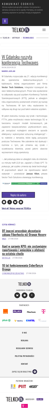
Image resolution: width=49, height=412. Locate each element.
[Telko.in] (20, 30)
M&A (4, 239)
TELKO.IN (6, 38)
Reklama (24, 340)
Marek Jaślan (8, 71)
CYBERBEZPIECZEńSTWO (13, 273)
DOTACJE (6, 258)
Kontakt (24, 363)
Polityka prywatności (24, 356)
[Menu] (44, 30)
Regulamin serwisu (24, 348)
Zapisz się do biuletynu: (22, 371)
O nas (24, 332)
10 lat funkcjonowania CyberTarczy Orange (22, 267)
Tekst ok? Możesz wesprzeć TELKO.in (16, 208)
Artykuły (16, 38)
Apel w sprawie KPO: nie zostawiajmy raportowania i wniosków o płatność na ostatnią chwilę (24, 249)
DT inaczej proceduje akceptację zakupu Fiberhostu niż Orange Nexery (24, 232)
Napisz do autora (18, 195)
